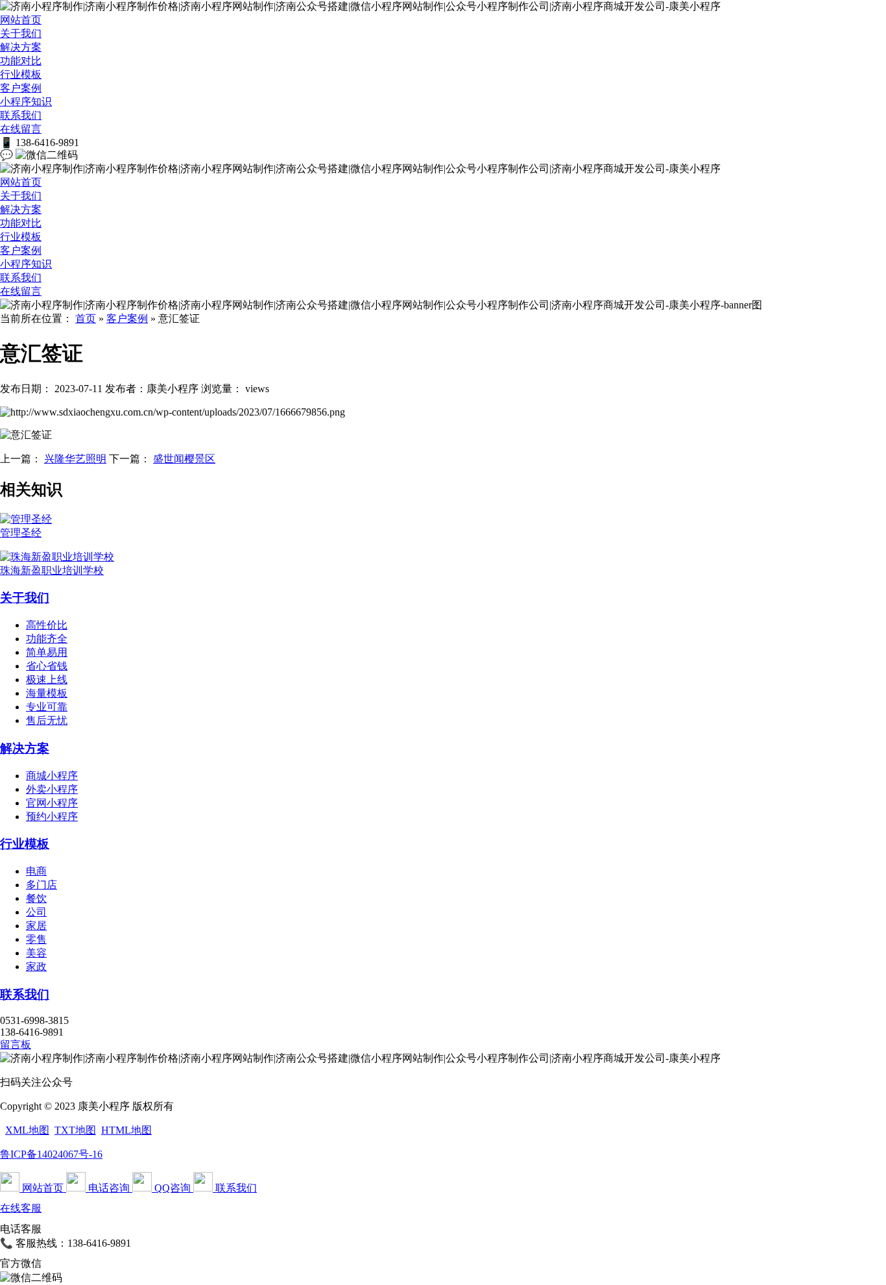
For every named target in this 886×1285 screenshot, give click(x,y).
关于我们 (21, 33)
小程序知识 (26, 101)
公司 (36, 911)
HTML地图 (126, 1130)
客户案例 (21, 88)
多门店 (41, 884)
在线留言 (21, 128)
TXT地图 (75, 1130)
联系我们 (21, 115)
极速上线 (46, 679)
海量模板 (46, 693)
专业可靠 (46, 706)
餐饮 (36, 898)
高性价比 (46, 624)
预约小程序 (52, 816)
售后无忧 (46, 720)
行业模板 (21, 74)
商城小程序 (52, 775)
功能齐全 (46, 638)
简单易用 (46, 652)
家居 (36, 925)
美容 (36, 952)
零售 (36, 939)
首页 (85, 318)
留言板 (15, 1044)
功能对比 (21, 60)
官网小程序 (52, 802)
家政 (36, 966)
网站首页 (21, 19)
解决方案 (21, 47)
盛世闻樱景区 (184, 458)
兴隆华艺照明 (75, 458)
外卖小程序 (52, 789)
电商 (36, 871)
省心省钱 (46, 665)
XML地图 (27, 1130)
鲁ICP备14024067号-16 (51, 1154)
